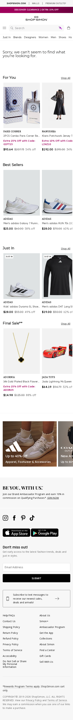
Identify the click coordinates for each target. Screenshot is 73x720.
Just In (7, 37)
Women (43, 37)
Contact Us (9, 621)
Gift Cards (45, 656)
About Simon (47, 644)
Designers (30, 37)
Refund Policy (10, 638)
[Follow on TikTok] (32, 519)
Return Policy (10, 632)
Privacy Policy (11, 644)
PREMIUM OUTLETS (55, 3)
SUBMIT (36, 578)
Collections (46, 638)
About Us (45, 615)
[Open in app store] (17, 535)
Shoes (62, 37)
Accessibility (9, 656)
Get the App (46, 632)
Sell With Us (46, 661)
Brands (17, 37)
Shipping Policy (11, 627)
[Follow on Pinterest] (24, 519)
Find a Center (47, 650)
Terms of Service (12, 650)
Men (53, 37)
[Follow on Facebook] (15, 519)
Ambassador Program (52, 627)
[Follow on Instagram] (6, 519)
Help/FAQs (9, 615)
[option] (22, 119)
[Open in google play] (44, 535)
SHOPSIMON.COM (16, 3)
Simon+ (44, 621)
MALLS (35, 3)
